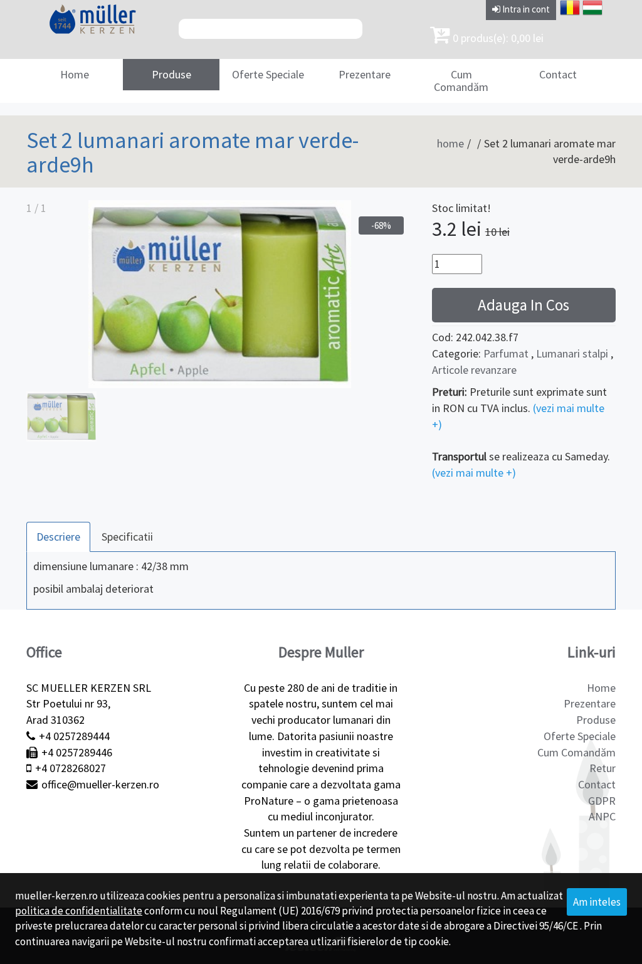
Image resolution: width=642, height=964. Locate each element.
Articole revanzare (474, 370)
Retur (602, 768)
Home (74, 74)
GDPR (602, 800)
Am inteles (597, 902)
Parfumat (506, 353)
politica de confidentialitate (78, 911)
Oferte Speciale (268, 74)
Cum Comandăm (461, 80)
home (450, 143)
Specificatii (127, 536)
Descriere (58, 536)
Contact (558, 74)
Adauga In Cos (523, 305)
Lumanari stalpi (572, 353)
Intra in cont (525, 9)
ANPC (602, 816)
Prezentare (365, 74)
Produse (171, 74)
